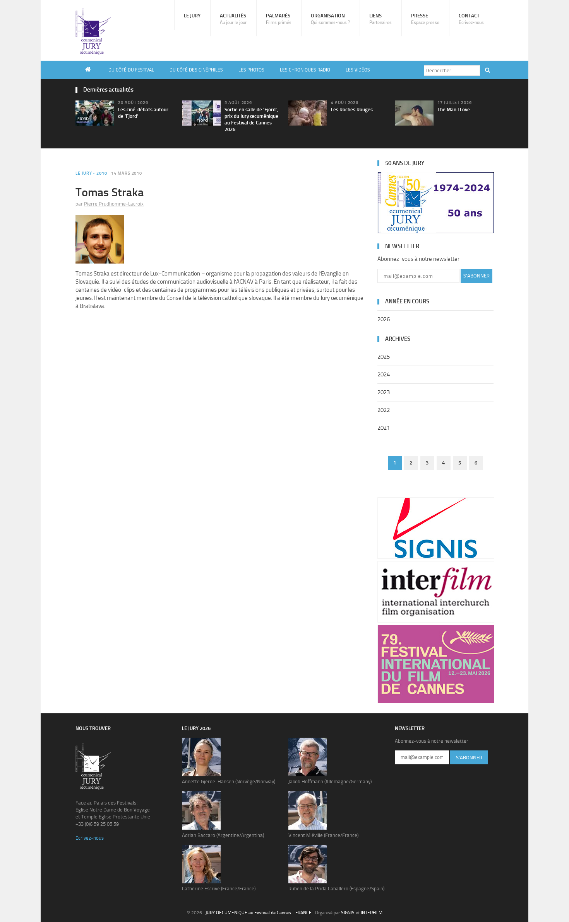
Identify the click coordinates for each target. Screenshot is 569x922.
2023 (383, 392)
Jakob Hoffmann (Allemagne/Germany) (330, 781)
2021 (383, 427)
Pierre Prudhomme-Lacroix (114, 204)
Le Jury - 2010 (91, 173)
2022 (383, 410)
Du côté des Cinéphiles (196, 70)
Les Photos (251, 70)
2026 (383, 319)
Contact (471, 19)
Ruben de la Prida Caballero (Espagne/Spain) (336, 888)
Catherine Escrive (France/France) (218, 888)
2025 (383, 356)
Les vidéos (358, 70)
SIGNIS (348, 912)
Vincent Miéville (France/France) (323, 835)
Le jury (192, 16)
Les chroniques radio (305, 70)
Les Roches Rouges (352, 109)
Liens (380, 19)
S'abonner (476, 276)
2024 (383, 374)
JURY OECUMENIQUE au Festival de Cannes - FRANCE (259, 912)
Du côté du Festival (131, 70)
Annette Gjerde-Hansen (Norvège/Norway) (228, 781)
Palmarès (278, 19)
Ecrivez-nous (89, 838)
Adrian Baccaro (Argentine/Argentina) (223, 835)
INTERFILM (371, 912)
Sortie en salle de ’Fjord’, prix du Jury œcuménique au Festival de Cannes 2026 (251, 119)
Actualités (233, 19)
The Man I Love (453, 109)
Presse (425, 19)
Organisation (330, 19)
